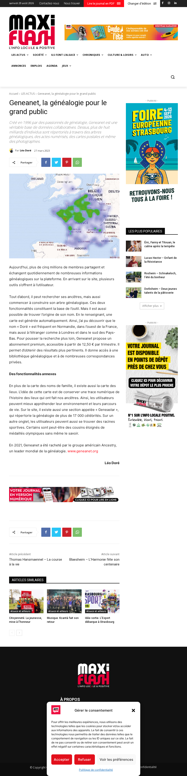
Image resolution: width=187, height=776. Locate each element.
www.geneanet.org (83, 451)
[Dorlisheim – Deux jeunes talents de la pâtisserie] (133, 292)
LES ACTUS (28, 94)
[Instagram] (168, 3)
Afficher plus (150, 306)
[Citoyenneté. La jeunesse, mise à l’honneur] (26, 601)
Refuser (84, 759)
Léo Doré (25, 150)
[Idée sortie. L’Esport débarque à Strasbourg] (102, 601)
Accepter (61, 759)
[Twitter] (56, 162)
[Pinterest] (66, 162)
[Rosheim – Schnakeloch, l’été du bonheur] (133, 277)
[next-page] (19, 633)
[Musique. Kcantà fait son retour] (64, 601)
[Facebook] (162, 3)
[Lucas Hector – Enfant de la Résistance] (133, 261)
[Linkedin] (175, 3)
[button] (133, 710)
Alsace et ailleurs (20, 611)
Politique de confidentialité (96, 769)
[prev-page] (12, 633)
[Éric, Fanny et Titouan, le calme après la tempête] (133, 246)
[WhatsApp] (77, 162)
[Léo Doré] (12, 150)
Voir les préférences (116, 759)
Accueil (13, 94)
